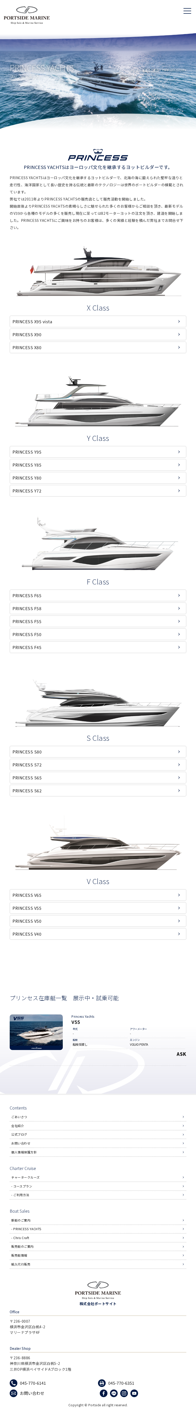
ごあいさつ (19, 1117)
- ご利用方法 (20, 1195)
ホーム (135, 70)
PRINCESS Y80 (27, 478)
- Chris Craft (20, 1238)
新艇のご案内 (150, 70)
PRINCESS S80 (27, 752)
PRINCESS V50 (27, 921)
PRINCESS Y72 (27, 491)
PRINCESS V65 (27, 895)
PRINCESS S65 (27, 778)
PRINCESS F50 (27, 634)
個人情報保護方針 (24, 1152)
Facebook (104, 1393)
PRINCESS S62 (27, 791)
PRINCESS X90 (27, 334)
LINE (114, 1393)
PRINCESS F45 (27, 647)
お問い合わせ (20, 1143)
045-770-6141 (33, 1383)
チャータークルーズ (25, 1177)
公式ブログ (19, 1134)
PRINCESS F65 (27, 595)
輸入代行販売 (20, 1264)
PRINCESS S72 (27, 765)
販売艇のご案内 (22, 1246)
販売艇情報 (19, 1255)
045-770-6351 (121, 1383)
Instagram (124, 1393)
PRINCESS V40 (27, 934)
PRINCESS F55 (27, 621)
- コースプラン (21, 1186)
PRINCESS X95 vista (32, 321)
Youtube (134, 1393)
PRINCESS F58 (27, 608)
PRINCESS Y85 (27, 465)
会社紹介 (17, 1125)
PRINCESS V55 (27, 908)
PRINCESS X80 (27, 347)
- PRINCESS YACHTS (26, 1229)
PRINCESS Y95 (27, 452)
